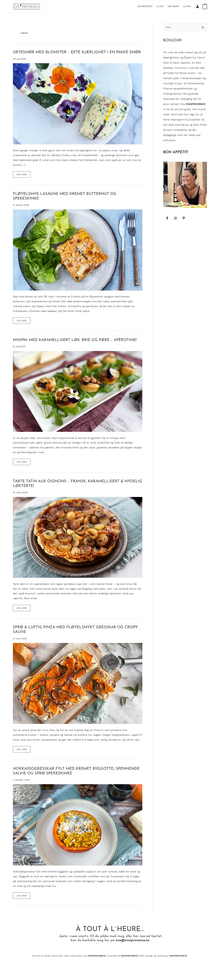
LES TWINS (173, 7)
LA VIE (160, 7)
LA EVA (186, 7)
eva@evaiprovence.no (132, 940)
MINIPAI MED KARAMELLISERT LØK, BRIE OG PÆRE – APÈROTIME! (75, 340)
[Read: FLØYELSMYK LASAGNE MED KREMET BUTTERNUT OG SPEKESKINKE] (77, 249)
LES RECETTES (145, 7)
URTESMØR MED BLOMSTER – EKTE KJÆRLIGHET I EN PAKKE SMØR (77, 52)
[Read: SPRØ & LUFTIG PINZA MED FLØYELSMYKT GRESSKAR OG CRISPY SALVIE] (77, 683)
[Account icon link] (197, 6)
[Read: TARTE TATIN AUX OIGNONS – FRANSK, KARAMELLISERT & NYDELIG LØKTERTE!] (77, 537)
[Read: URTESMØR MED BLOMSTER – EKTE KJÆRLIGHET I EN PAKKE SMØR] (77, 103)
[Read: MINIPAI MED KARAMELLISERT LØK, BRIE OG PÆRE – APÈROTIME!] (77, 391)
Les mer (23, 176)
